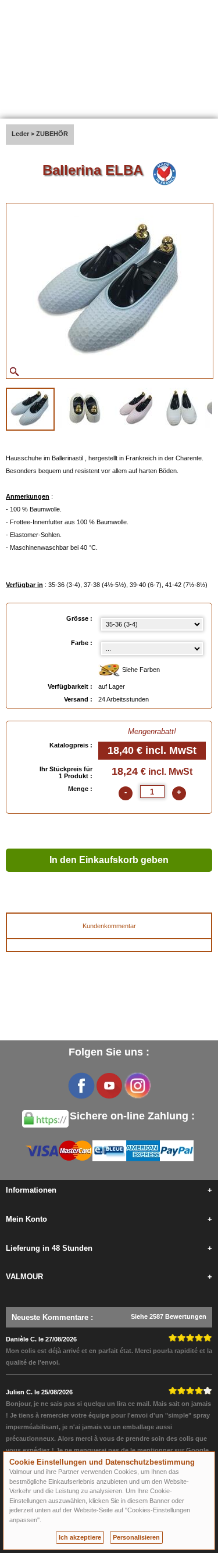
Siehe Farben (140, 669)
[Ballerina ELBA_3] (136, 408)
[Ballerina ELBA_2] (85, 408)
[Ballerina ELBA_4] (181, 408)
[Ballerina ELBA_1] (30, 409)
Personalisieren (136, 1537)
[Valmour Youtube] (109, 1086)
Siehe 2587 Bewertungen (168, 1316)
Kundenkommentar (109, 925)
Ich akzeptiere (80, 1537)
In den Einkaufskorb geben (109, 860)
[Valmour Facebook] (81, 1086)
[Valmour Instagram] (137, 1086)
